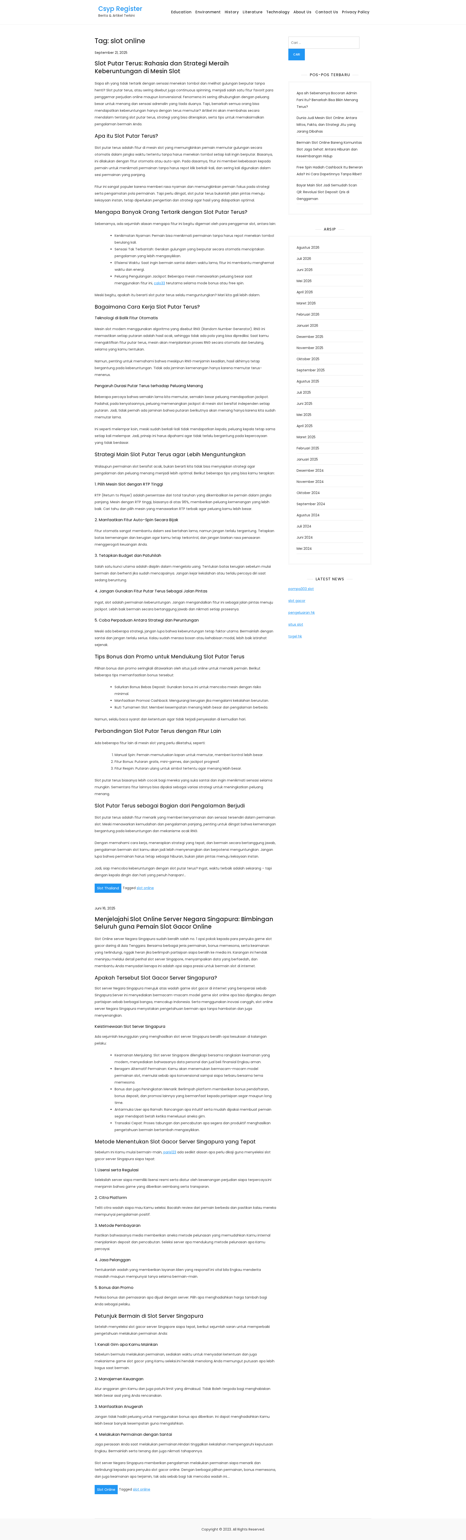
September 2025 (311, 370)
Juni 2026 (305, 269)
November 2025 (310, 347)
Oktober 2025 (308, 359)
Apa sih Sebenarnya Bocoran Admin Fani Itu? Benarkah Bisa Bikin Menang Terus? (327, 100)
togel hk (295, 636)
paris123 (169, 1152)
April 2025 (305, 425)
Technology (278, 12)
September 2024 (311, 504)
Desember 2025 (310, 336)
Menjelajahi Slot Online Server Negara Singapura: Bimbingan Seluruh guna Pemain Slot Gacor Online (184, 923)
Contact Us (326, 12)
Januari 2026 (307, 325)
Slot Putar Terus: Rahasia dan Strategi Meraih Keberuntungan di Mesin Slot (162, 67)
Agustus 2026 (308, 247)
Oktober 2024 (308, 492)
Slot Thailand (108, 888)
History (232, 12)
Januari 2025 (307, 459)
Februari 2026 (308, 314)
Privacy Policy (355, 12)
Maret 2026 (306, 303)
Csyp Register (120, 8)
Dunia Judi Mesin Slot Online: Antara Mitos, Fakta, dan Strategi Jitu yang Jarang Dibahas (327, 124)
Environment (208, 12)
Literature (252, 12)
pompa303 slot (301, 588)
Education (181, 12)
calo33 (159, 283)
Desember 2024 (310, 470)
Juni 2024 (305, 537)
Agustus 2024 (308, 515)
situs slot (295, 624)
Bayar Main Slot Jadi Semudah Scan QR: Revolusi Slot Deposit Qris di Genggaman (327, 192)
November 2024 (310, 481)
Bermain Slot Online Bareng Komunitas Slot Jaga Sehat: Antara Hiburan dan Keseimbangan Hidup (329, 149)
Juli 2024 (304, 526)
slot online (145, 888)
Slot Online (106, 1489)
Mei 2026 (304, 281)
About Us (302, 12)
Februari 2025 (308, 448)
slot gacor (296, 600)
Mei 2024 (304, 548)
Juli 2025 (304, 392)
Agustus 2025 (308, 381)
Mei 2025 (304, 414)
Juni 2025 (304, 403)
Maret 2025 (306, 437)
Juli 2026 (304, 258)
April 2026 (305, 292)
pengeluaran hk (301, 612)
